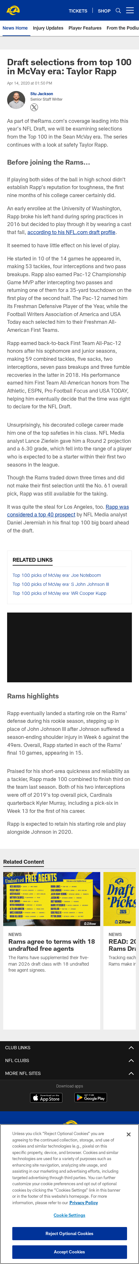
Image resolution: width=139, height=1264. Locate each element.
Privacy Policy (84, 1202)
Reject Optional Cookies (70, 1233)
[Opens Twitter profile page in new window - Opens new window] (34, 107)
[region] (69, 1194)
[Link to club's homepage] (13, 8)
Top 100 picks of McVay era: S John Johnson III (61, 584)
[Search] (118, 10)
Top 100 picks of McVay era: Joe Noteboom (57, 575)
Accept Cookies (69, 1251)
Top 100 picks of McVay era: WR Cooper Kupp (59, 593)
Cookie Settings (69, 1215)
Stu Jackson (41, 93)
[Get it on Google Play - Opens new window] (90, 1101)
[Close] (129, 1134)
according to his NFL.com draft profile (71, 232)
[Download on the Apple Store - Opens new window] (46, 1098)
